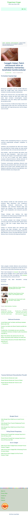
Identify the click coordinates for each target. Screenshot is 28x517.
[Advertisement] (14, 26)
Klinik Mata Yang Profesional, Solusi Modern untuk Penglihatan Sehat (16, 294)
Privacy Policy (4, 493)
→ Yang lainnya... (5, 343)
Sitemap (3, 498)
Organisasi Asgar (14, 2)
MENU (25, 9)
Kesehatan (14, 306)
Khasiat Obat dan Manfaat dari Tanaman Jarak (11, 382)
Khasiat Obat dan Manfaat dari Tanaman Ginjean (12, 380)
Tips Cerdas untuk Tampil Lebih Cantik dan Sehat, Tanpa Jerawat (16, 299)
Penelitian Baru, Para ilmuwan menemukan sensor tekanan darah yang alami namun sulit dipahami (21, 312)
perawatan (24, 275)
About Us (3, 491)
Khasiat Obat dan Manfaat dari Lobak (9, 378)
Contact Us (3, 495)
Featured (3, 500)
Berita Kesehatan (8, 306)
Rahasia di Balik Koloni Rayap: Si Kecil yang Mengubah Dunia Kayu (16, 288)
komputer (16, 272)
